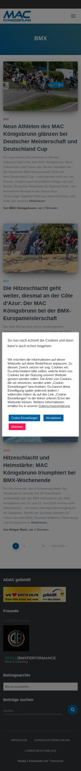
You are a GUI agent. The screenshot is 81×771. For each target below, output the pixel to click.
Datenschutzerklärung (54, 406)
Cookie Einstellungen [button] (24, 418)
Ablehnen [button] (17, 426)
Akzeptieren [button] (53, 418)
